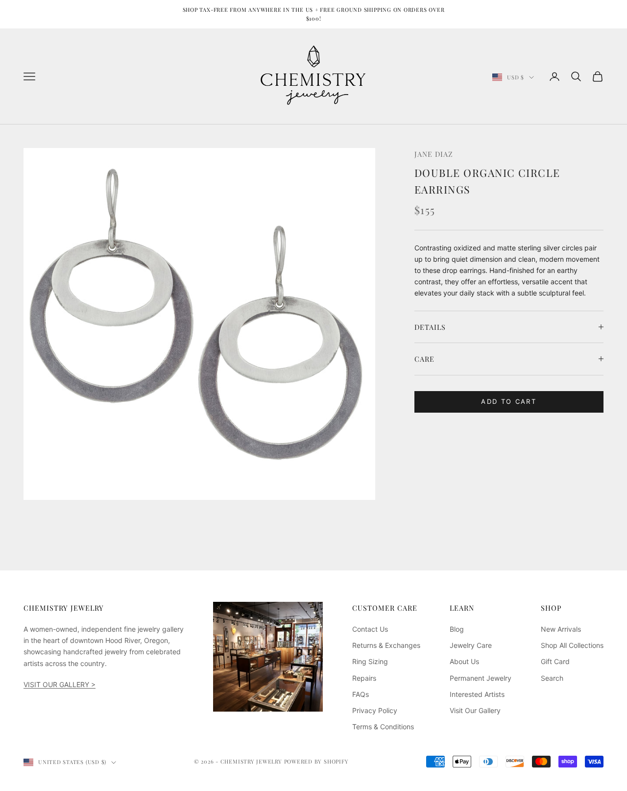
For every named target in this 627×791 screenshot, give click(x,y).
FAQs (360, 694)
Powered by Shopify (316, 761)
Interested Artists (477, 694)
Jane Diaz (433, 154)
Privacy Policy (374, 710)
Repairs (364, 678)
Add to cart (508, 401)
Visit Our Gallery (475, 710)
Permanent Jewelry (480, 678)
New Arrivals (561, 629)
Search (552, 678)
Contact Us (370, 629)
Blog (457, 629)
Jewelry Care (471, 645)
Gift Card (555, 661)
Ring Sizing (370, 661)
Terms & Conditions (383, 726)
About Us (464, 661)
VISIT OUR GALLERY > (60, 684)
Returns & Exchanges (386, 645)
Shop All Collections (572, 645)
